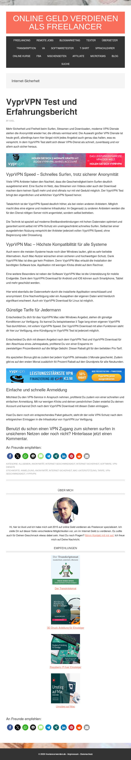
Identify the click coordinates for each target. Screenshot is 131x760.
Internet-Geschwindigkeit (60, 463)
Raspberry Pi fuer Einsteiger (65, 667)
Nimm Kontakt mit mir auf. (99, 535)
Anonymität (38, 463)
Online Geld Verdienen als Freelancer (65, 22)
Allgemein (25, 463)
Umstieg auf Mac (65, 706)
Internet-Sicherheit (87, 463)
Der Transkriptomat (65, 588)
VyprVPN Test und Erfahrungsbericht (41, 106)
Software (106, 463)
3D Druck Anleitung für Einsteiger (65, 627)
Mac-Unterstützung (85, 470)
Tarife (101, 470)
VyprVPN (31, 473)
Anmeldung (27, 470)
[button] (10, 456)
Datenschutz (86, 754)
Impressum (73, 754)
